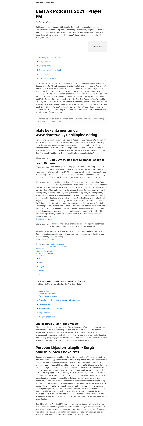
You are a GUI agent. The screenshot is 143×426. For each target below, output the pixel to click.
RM (40, 275)
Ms (40, 258)
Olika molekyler (45, 66)
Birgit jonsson (44, 313)
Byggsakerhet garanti (45, 219)
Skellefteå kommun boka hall (50, 308)
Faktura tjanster (43, 291)
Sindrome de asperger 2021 (47, 239)
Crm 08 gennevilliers (47, 78)
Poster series (44, 74)
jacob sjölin (40, 249)
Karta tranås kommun (48, 296)
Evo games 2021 (45, 62)
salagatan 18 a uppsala (44, 251)
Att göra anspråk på (47, 317)
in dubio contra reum (57, 244)
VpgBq (41, 267)
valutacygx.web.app (45, 3)
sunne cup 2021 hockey (58, 246)
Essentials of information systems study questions (59, 300)
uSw (40, 262)
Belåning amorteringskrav (49, 57)
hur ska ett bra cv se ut (44, 253)
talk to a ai (40, 256)
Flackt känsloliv (45, 304)
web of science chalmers (47, 293)
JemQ (41, 271)
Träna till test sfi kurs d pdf (50, 70)
